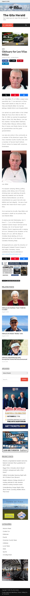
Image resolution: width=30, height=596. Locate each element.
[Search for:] (15, 379)
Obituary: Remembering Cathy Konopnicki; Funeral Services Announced (14, 358)
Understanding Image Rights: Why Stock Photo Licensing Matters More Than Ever (14, 490)
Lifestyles (5, 543)
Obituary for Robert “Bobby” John (12, 333)
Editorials (5, 534)
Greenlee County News (10, 540)
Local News (6, 546)
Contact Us (6, 531)
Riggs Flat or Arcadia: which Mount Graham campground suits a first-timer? (13, 470)
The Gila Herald (14, 15)
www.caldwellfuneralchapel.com (11, 254)
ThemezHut (6, 594)
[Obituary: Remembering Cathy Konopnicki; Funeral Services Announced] (15, 348)
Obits (4, 549)
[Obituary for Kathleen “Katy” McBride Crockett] (15, 298)
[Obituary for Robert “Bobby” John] (15, 324)
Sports (5, 552)
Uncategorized (7, 555)
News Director (15, 57)
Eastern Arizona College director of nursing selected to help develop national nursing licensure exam (13, 482)
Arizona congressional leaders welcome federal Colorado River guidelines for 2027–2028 (15, 463)
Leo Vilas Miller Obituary (13, 280)
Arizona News (7, 528)
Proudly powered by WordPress (9, 592)
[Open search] (26, 25)
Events (5, 537)
